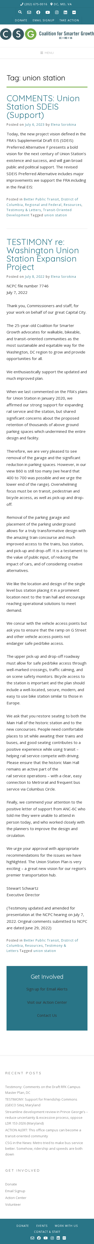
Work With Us (66, 1226)
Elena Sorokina (63, 124)
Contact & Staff (47, 1232)
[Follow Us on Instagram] (56, 12)
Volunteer (13, 1204)
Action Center (15, 1197)
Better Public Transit (41, 199)
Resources (72, 205)
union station (55, 215)
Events (42, 1226)
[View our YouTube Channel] (47, 12)
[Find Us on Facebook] (38, 12)
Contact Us (47, 1015)
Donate (21, 20)
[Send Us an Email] (29, 12)
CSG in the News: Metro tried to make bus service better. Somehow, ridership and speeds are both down (44, 1148)
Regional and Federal (43, 205)
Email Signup (43, 20)
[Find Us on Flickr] (74, 12)
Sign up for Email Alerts (47, 989)
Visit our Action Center (47, 1002)
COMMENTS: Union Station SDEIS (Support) (43, 106)
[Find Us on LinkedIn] (65, 12)
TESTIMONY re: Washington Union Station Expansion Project (43, 254)
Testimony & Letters (24, 210)
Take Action (69, 20)
